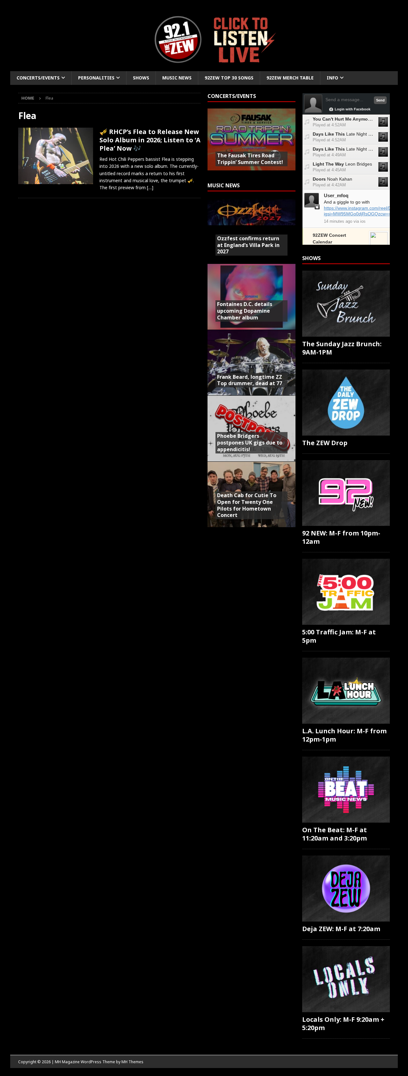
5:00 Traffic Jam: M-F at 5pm (339, 636)
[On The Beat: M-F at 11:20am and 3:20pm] (346, 790)
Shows (141, 78)
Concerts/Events (38, 78)
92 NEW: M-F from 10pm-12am (341, 537)
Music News (177, 78)
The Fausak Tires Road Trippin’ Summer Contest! (250, 159)
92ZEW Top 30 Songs (229, 78)
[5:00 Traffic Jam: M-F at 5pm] (346, 592)
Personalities (96, 78)
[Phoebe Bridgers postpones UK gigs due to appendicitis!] (251, 428)
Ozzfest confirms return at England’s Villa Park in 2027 (248, 245)
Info (332, 78)
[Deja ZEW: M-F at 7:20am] (346, 889)
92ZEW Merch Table (290, 78)
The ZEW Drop (324, 442)
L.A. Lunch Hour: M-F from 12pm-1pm (344, 735)
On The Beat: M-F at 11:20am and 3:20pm (334, 834)
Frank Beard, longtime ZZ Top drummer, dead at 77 (249, 380)
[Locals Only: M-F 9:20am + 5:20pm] (346, 979)
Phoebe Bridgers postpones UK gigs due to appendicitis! (249, 442)
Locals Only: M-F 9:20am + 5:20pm (343, 1023)
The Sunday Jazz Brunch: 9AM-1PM (342, 348)
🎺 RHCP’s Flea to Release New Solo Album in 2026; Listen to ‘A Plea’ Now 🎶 (149, 140)
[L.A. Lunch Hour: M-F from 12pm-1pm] (346, 691)
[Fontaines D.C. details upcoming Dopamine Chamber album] (251, 296)
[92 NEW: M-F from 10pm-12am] (346, 493)
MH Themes (132, 1062)
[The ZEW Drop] (346, 403)
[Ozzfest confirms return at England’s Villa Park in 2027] (251, 231)
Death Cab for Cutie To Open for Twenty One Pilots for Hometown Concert (246, 505)
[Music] (55, 156)
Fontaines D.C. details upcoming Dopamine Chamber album (244, 311)
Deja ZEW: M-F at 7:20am (341, 928)
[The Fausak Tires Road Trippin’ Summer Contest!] (251, 141)
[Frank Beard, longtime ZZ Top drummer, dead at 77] (251, 362)
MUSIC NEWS (224, 185)
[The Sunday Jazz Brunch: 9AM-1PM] (346, 304)
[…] (150, 187)
